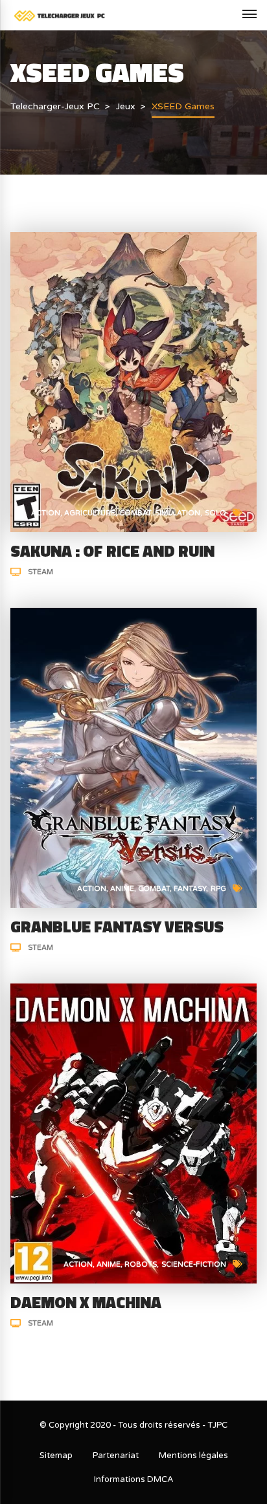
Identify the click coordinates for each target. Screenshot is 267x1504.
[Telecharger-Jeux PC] (60, 15)
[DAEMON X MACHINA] (133, 1132)
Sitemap (56, 1455)
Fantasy (190, 889)
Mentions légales (193, 1455)
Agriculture (89, 513)
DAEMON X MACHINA (85, 1302)
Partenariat (116, 1455)
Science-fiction (193, 1264)
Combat (135, 513)
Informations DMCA (134, 1479)
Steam (40, 572)
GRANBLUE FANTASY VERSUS (117, 926)
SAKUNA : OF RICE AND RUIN (112, 551)
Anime (122, 889)
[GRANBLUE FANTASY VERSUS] (133, 756)
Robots (140, 1264)
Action (45, 513)
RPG (218, 889)
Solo (215, 513)
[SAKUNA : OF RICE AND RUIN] (133, 381)
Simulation (177, 513)
